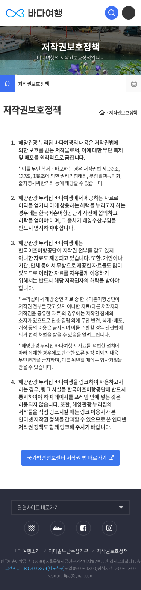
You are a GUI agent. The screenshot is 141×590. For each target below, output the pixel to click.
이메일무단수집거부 (68, 550)
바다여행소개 (27, 550)
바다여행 (34, 13)
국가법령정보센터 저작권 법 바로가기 (68, 457)
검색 (111, 13)
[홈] (7, 83)
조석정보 (31, 527)
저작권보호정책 (33, 83)
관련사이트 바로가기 (38, 507)
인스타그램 (109, 528)
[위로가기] (128, 559)
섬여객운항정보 (57, 528)
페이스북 (83, 528)
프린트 (133, 83)
